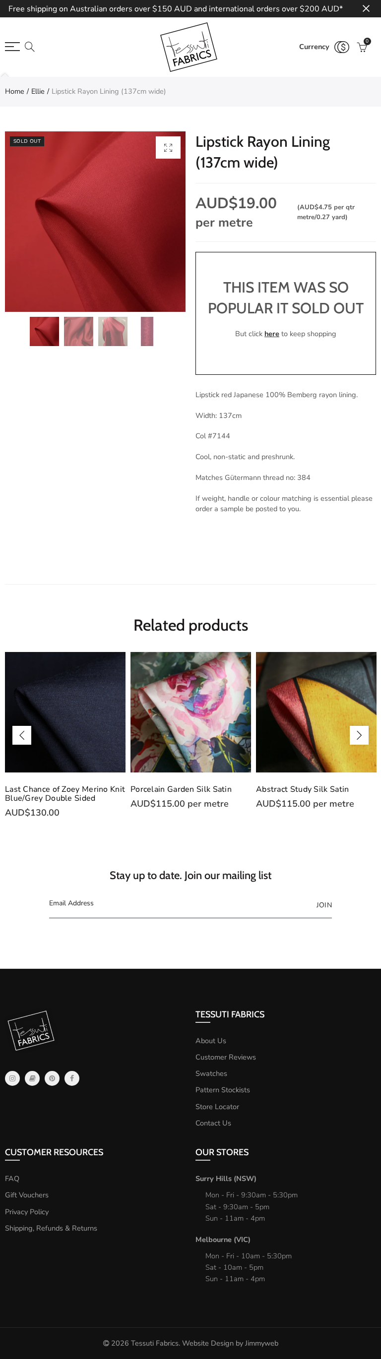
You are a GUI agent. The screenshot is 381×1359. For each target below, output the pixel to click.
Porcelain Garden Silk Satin (181, 789)
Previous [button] (21, 735)
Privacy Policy (27, 1212)
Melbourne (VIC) (223, 1239)
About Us (210, 1041)
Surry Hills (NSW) (225, 1178)
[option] (95, 221)
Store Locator (217, 1107)
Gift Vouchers (27, 1195)
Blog (32, 1078)
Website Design (208, 1343)
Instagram (12, 1078)
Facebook (71, 1078)
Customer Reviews (225, 1057)
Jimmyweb (261, 1343)
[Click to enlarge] (168, 147)
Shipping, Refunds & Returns (51, 1228)
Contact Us (213, 1123)
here (271, 334)
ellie (38, 91)
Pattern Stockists (222, 1090)
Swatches (211, 1073)
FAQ (12, 1178)
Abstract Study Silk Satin (302, 789)
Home (14, 91)
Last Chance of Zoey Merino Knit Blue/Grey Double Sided (65, 794)
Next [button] (359, 735)
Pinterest (52, 1078)
